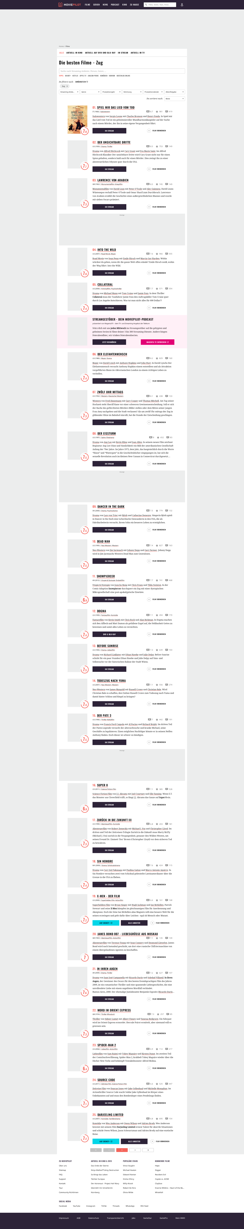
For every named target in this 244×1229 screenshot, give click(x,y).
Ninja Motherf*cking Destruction (105, 1170)
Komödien (103, 75)
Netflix (75, 75)
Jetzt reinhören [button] (109, 342)
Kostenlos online (123, 75)
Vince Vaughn (129, 1165)
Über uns (63, 1165)
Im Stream (123, 52)
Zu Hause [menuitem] (134, 4)
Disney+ (68, 75)
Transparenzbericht (115, 1218)
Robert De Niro (129, 1188)
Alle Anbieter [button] (134, 923)
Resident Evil (160, 1174)
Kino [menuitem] (124, 4)
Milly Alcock (128, 1183)
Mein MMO (180, 1218)
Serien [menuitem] (96, 4)
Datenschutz (93, 1218)
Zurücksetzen (80, 81)
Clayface (158, 1183)
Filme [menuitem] (87, 4)
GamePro (163, 1218)
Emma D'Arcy (128, 1179)
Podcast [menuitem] (115, 4)
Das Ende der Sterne (100, 1165)
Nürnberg (95, 1192)
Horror (112, 75)
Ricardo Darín (166, 991)
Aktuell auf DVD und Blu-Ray (100, 52)
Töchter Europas (98, 1179)
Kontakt (62, 1183)
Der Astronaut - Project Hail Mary (105, 1183)
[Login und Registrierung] (182, 5)
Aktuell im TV (138, 52)
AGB (78, 1218)
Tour (61, 1188)
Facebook (63, 1206)
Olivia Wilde (128, 1192)
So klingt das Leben (99, 1174)
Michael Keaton (129, 1170)
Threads (116, 1206)
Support (62, 1179)
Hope (157, 1165)
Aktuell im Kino (74, 52)
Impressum (64, 1218)
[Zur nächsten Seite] (135, 1150)
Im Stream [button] (109, 130)
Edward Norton (129, 1174)
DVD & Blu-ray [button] (109, 634)
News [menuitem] (105, 4)
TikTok (103, 1206)
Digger (158, 1170)
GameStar (147, 1218)
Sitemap (62, 1170)
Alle (61, 52)
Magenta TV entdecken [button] (156, 342)
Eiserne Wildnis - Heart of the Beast (170, 1188)
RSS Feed (144, 1206)
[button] (157, 130)
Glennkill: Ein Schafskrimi (102, 1188)
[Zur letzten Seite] (148, 1150)
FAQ (60, 1174)
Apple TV (83, 75)
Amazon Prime (93, 75)
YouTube (76, 1206)
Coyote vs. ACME (162, 1179)
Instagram (90, 1206)
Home (61, 46)
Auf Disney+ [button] (105, 923)
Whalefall (159, 1192)
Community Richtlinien (68, 1192)
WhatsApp (130, 1206)
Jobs (133, 1218)
